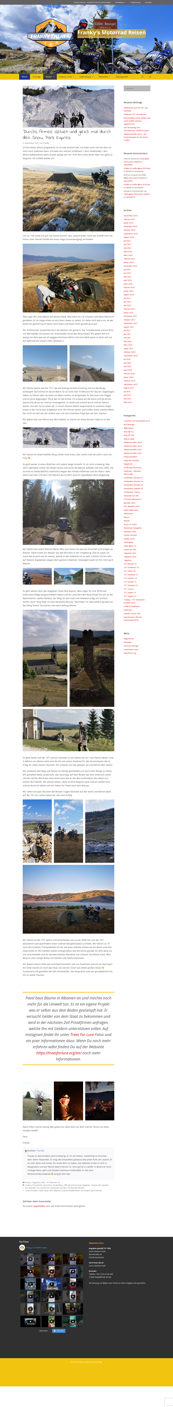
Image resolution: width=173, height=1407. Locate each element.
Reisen (49, 76)
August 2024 (129, 237)
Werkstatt (103, 76)
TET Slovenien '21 (131, 585)
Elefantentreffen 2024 (133, 449)
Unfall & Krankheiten (132, 606)
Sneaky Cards (129, 539)
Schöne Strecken (130, 535)
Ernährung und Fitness (133, 467)
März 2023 (128, 284)
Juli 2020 (127, 359)
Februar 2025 (129, 219)
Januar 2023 (128, 291)
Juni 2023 (127, 273)
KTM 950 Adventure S (133, 499)
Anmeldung (119, 2)
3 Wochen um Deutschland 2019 (137, 421)
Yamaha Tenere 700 (132, 613)
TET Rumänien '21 (131, 574)
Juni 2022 (127, 302)
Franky (40, 1150)
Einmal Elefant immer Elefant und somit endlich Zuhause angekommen (137, 121)
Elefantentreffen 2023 (133, 446)
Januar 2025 (128, 223)
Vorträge (37, 76)
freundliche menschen (42, 1185)
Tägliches (127, 560)
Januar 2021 (128, 348)
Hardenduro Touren (132, 492)
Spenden (148, 2)
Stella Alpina (128, 542)
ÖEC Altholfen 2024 (131, 506)
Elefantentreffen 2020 (133, 442)
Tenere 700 (96, 1185)
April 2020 (128, 370)
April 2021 (128, 341)
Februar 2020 (129, 373)
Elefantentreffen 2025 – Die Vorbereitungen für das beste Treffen (136, 137)
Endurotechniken (130, 457)
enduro (28, 1185)
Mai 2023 (127, 276)
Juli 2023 (127, 269)
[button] (150, 77)
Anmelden (128, 642)
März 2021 (128, 345)
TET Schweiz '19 (130, 578)
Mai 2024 (127, 248)
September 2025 (131, 215)
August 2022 (129, 294)
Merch (24, 76)
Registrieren (129, 638)
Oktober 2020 (129, 352)
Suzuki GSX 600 (130, 549)
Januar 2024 (128, 262)
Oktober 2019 (129, 380)
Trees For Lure (82, 1034)
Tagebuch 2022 (130, 556)
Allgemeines (128, 428)
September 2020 (131, 355)
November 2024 (130, 226)
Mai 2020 (127, 366)
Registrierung (135, 2)
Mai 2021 (127, 337)
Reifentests (128, 513)
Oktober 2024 (129, 230)
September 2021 (131, 323)
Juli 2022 (127, 298)
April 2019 (128, 402)
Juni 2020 (127, 363)
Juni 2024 (127, 244)
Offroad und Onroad (72, 1185)
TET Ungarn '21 (130, 592)
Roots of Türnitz (130, 524)
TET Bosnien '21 (53, 1182)
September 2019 (131, 384)
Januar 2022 (128, 312)
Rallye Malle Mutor (131, 510)
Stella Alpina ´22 (130, 546)
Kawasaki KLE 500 (131, 495)
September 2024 (131, 233)
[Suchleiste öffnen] (142, 77)
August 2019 (129, 388)
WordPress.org (130, 653)
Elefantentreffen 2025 (133, 453)
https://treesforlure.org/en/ (58, 1052)
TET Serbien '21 (130, 582)
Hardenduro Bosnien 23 (133, 485)
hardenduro (58, 1185)
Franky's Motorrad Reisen (111, 32)
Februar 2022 (129, 309)
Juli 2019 (127, 391)
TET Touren (128, 589)
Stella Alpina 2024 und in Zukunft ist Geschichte (136, 161)
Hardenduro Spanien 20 (133, 488)
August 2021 (129, 327)
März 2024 (128, 255)
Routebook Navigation (133, 528)
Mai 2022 (127, 305)
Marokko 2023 (129, 503)
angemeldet (39, 1206)
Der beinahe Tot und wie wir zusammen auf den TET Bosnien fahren (54, 1188)
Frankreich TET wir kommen (135, 114)
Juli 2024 (127, 241)
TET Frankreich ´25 (131, 567)
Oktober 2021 (129, 320)
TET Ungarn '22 (130, 596)
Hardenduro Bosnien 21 (133, 477)
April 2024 (128, 251)
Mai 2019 (127, 398)
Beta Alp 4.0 (128, 431)
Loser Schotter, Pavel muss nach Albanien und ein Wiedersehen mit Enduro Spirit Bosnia (63, 1190)
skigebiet (86, 1185)
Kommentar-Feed (131, 649)
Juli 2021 (127, 330)
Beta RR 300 (129, 435)
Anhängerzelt (122, 76)
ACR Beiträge (129, 424)
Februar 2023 (129, 287)
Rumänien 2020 (130, 531)
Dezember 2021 (130, 316)
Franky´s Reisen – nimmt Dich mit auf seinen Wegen (92, 2)
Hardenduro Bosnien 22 (133, 481)
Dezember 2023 (130, 266)
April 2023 (128, 280)
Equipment (128, 464)
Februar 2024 (129, 258)
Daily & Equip (85, 76)
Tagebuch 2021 (38, 1182)
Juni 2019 (127, 395)
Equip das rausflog (131, 460)
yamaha (105, 1185)
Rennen (127, 521)
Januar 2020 (128, 377)
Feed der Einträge (131, 646)
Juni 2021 (127, 334)
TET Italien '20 (129, 571)
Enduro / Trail (65, 76)
